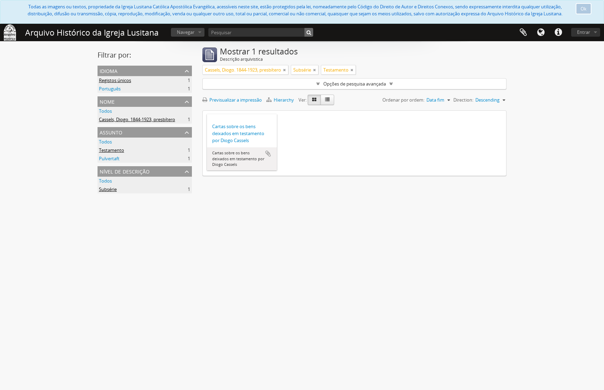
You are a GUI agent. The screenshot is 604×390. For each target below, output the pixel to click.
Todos (105, 111)
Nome (107, 101)
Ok (584, 9)
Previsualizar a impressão (235, 100)
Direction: (463, 100)
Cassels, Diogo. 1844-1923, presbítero (137, 119)
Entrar (583, 32)
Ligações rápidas (558, 32)
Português (110, 89)
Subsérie (108, 189)
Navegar (185, 32)
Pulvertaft (109, 158)
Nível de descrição (125, 171)
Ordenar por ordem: (403, 100)
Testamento (111, 150)
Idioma (540, 32)
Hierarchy (284, 100)
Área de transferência (523, 32)
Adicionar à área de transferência (268, 153)
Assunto (111, 132)
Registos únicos (115, 80)
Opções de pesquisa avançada (354, 84)
